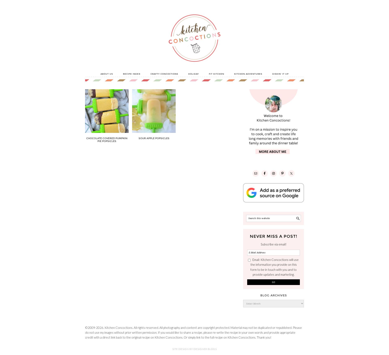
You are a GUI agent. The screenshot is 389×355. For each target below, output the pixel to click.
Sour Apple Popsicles (154, 138)
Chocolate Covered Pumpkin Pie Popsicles (106, 140)
